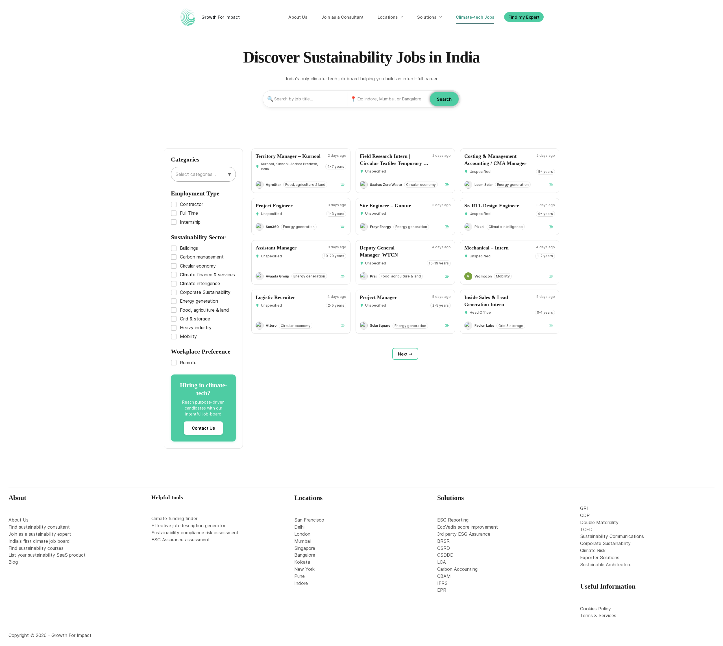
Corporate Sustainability (205, 292)
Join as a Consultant (342, 17)
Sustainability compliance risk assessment (195, 532)
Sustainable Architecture (605, 564)
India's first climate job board (39, 541)
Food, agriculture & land (204, 310)
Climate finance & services (207, 274)
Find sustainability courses (36, 548)
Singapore (304, 548)
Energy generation (199, 301)
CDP (585, 515)
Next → (405, 354)
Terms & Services (598, 615)
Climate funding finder (174, 518)
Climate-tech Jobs (475, 17)
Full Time (189, 213)
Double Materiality (599, 522)
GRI (584, 508)
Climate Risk (593, 550)
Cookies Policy (595, 608)
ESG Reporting (453, 520)
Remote (188, 362)
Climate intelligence (200, 283)
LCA (441, 562)
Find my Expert (523, 17)
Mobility (188, 336)
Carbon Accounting (457, 569)
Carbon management (202, 257)
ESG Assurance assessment (180, 539)
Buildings (189, 248)
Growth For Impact (220, 17)
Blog (13, 562)
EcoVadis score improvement (467, 527)
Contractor (191, 204)
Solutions (426, 17)
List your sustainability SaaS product (47, 555)
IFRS (442, 583)
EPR (441, 590)
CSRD (443, 548)
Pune (299, 576)
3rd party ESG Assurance (463, 534)
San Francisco (309, 520)
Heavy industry (196, 327)
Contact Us (203, 428)
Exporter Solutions (599, 557)
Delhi (299, 527)
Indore (301, 583)
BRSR (443, 541)
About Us (297, 17)
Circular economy (198, 266)
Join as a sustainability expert (39, 534)
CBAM (444, 576)
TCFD (586, 529)
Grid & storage (195, 319)
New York (304, 569)
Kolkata (302, 562)
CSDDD (445, 555)
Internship (190, 222)
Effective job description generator (188, 525)
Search (444, 99)
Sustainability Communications (612, 536)
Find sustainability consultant (39, 527)
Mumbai (302, 541)
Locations (388, 17)
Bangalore (304, 555)
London (302, 534)
